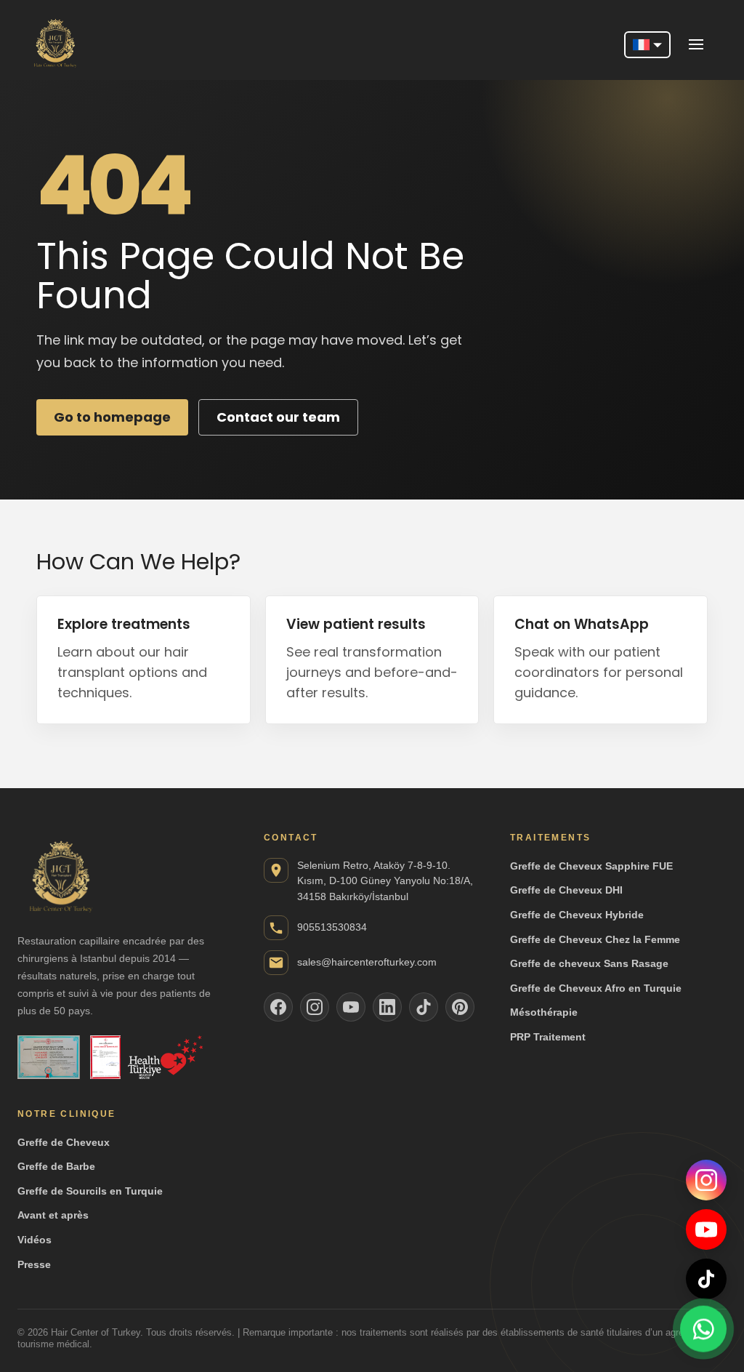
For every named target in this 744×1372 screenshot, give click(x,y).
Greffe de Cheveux (63, 1142)
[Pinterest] (459, 1007)
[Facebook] (278, 1007)
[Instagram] (706, 1180)
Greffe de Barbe (56, 1166)
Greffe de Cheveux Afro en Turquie (596, 988)
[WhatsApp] (703, 1328)
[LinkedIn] (387, 1007)
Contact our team (278, 417)
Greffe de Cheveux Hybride (577, 914)
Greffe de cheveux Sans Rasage (589, 963)
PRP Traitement (548, 1037)
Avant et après (53, 1215)
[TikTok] (706, 1279)
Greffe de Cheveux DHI (566, 890)
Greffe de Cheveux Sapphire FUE (591, 866)
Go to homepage (112, 417)
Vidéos (34, 1239)
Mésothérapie (544, 1012)
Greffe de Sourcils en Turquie (90, 1191)
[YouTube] (706, 1229)
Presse (34, 1264)
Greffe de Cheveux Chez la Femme (595, 939)
